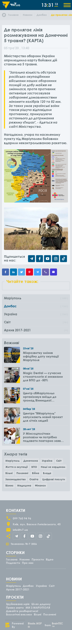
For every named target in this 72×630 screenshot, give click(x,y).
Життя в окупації (16, 466)
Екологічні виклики (19, 614)
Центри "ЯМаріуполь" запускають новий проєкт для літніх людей (43, 416)
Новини (24, 559)
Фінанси (40, 485)
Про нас (28, 562)
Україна (47, 460)
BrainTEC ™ (57, 625)
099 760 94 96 (22, 518)
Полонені (22, 473)
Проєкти (38, 559)
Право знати (15, 607)
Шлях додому (41, 604)
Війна (35, 473)
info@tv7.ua (20, 529)
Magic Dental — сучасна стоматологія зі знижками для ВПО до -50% (43, 376)
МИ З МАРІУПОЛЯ (38, 607)
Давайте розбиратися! (22, 611)
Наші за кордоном (53, 466)
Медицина (24, 485)
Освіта (33, 479)
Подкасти (13, 562)
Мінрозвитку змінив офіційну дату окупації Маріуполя (41, 356)
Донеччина (30, 460)
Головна (11, 559)
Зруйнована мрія (17, 604)
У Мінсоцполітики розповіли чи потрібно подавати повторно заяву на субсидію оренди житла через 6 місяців (43, 437)
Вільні (9, 473)
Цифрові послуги (53, 479)
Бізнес (9, 485)
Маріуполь (12, 460)
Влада (47, 473)
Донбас (28, 585)
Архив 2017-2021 (17, 589)
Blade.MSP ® (35, 625)
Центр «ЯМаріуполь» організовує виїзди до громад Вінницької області (39, 396)
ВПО (34, 466)
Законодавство (15, 479)
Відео (49, 559)
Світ (59, 460)
